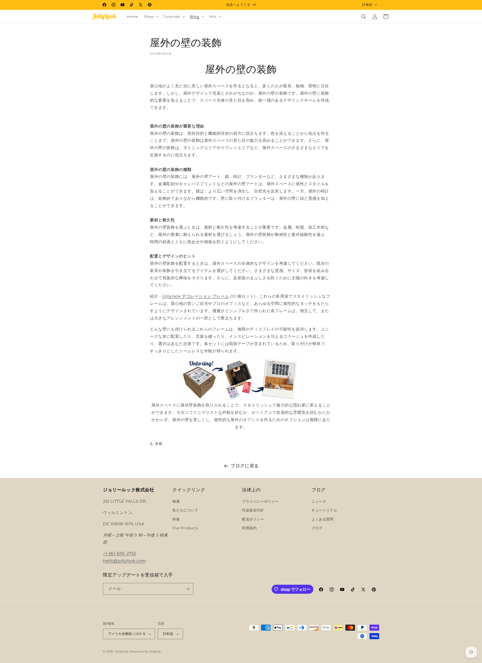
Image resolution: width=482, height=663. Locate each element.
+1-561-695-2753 (119, 553)
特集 (176, 519)
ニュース (319, 501)
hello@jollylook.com (124, 560)
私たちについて (185, 510)
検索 (176, 501)
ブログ (317, 528)
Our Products (185, 528)
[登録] (187, 589)
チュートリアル (324, 510)
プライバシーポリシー (260, 501)
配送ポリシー (253, 519)
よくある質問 (323, 519)
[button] (150, 16)
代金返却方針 (253, 510)
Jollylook (122, 651)
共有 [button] (158, 443)
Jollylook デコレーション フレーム (195, 296)
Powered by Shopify (145, 651)
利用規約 (249, 528)
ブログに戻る (245, 466)
